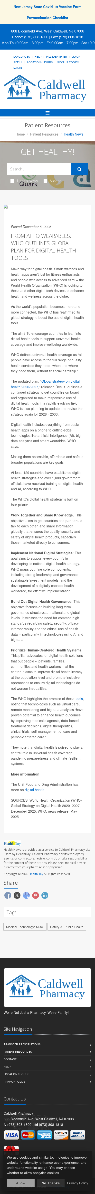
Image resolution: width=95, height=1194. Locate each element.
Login (17, 67)
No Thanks (51, 1183)
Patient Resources (44, 134)
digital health (34, 789)
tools (79, 698)
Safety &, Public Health (66, 926)
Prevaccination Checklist (47, 17)
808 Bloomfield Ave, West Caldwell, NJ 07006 (47, 30)
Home (20, 134)
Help (38, 56)
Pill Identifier (56, 56)
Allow (20, 1183)
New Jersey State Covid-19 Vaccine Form (47, 6)
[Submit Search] (79, 169)
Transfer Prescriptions (22, 1044)
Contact (10, 1059)
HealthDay (36, 874)
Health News (27, 180)
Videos (56, 180)
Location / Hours (40, 62)
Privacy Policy (14, 1081)
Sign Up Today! (68, 62)
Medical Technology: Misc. (25, 926)
